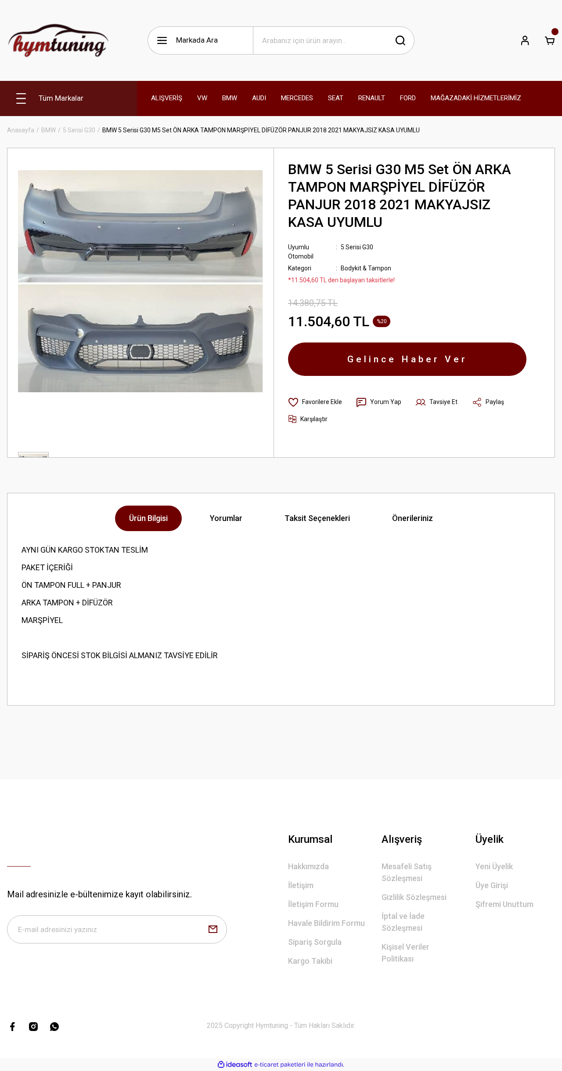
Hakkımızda (308, 866)
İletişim (300, 885)
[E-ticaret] (280, 1065)
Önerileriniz (412, 518)
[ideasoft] (234, 1064)
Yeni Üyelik (494, 866)
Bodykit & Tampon (366, 268)
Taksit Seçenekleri (317, 518)
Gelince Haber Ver (407, 359)
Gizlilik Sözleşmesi (414, 897)
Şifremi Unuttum (504, 904)
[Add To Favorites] (315, 402)
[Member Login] (525, 40)
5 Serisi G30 (357, 247)
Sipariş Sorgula (315, 942)
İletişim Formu (313, 904)
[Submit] (213, 929)
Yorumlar (226, 518)
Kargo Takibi (310, 960)
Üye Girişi (492, 885)
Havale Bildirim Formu (326, 923)
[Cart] (549, 40)
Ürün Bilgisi (148, 518)
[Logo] (58, 40)
